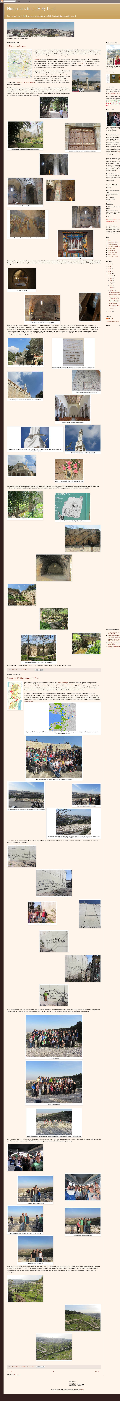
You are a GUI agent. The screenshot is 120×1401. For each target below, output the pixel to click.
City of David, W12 (114, 305)
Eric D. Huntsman (113, 319)
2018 (109, 266)
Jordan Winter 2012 (113, 257)
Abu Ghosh (37, 59)
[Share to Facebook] (41, 670)
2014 (109, 271)
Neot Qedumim (113, 303)
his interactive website (75, 684)
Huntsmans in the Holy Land (31, 8)
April (111, 285)
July (111, 278)
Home (54, 1372)
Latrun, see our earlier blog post (26, 82)
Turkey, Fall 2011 (112, 252)
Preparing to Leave (112, 244)
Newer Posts (10, 1372)
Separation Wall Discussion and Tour (23, 678)
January (112, 308)
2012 (109, 273)
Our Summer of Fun (113, 242)
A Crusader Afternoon (16, 46)
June (111, 280)
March (111, 287)
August (112, 276)
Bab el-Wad (80, 63)
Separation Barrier (43, 686)
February (112, 290)
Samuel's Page (111, 248)
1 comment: (30, 669)
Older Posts (98, 1372)
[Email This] (36, 670)
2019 (109, 264)
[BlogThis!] (37, 670)
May (111, 283)
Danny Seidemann (63, 682)
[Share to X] (39, 670)
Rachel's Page (111, 250)
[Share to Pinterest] (42, 670)
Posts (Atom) (17, 1375)
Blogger (82, 1389)
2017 (109, 269)
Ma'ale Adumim (28, 701)
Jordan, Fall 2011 (112, 254)
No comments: (30, 1366)
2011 (109, 311)
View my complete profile (112, 321)
